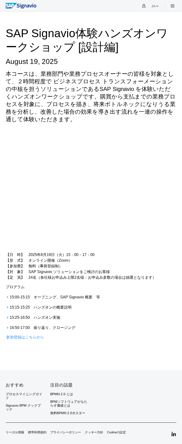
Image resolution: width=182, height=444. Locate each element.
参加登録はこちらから (25, 337)
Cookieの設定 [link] (116, 432)
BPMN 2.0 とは (61, 394)
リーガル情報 (15, 432)
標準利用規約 (37, 432)
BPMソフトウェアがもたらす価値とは (68, 403)
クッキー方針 (94, 432)
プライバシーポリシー (65, 432)
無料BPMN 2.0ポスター (67, 413)
